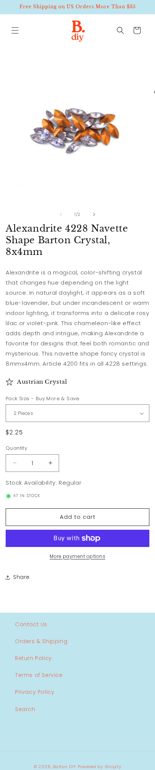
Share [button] (21, 577)
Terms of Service (39, 675)
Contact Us (31, 624)
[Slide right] (94, 214)
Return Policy (33, 658)
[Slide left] (61, 214)
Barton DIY (64, 767)
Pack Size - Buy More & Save (43, 398)
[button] (15, 30)
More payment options (77, 556)
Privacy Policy (34, 692)
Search (25, 709)
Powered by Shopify (100, 767)
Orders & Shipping (41, 641)
